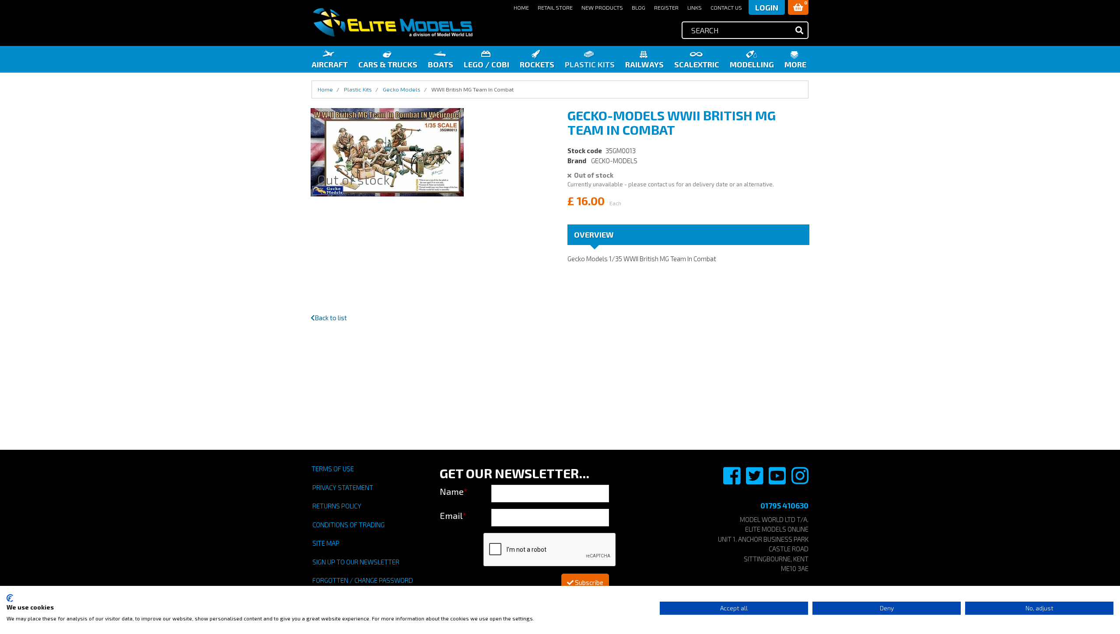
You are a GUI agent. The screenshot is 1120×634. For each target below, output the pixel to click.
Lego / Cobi (486, 64)
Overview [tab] (594, 234)
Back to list (331, 318)
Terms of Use (333, 469)
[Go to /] (392, 22)
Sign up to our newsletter (355, 562)
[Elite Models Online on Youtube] (778, 480)
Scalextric (696, 64)
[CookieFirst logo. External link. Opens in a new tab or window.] (10, 598)
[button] (798, 7)
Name (454, 491)
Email (453, 515)
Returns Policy (336, 506)
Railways (644, 64)
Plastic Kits (590, 64)
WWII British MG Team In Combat (472, 89)
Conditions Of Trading (348, 525)
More (795, 64)
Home (521, 7)
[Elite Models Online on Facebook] (732, 480)
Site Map (326, 543)
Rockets (537, 64)
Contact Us (726, 7)
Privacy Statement (342, 487)
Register (666, 7)
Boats (440, 64)
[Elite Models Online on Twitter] (755, 480)
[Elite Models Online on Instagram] (799, 480)
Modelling (752, 64)
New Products (602, 7)
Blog (638, 7)
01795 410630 (784, 505)
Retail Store (555, 7)
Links (694, 7)
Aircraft (330, 64)
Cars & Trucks (387, 64)
